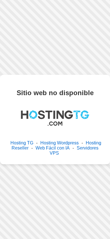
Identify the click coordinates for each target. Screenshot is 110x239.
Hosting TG (21, 142)
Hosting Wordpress (59, 142)
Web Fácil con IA (53, 148)
